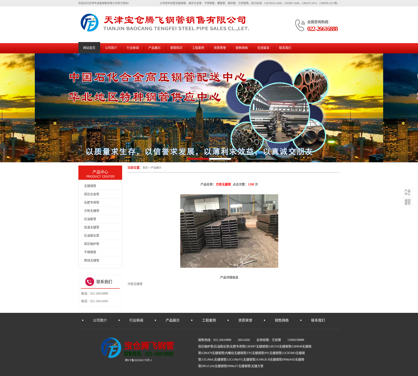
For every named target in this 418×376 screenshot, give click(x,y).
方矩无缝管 (91, 210)
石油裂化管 (91, 235)
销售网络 (242, 47)
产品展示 (154, 47)
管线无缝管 (91, 260)
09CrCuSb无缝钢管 (214, 366)
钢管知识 (176, 47)
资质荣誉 (220, 47)
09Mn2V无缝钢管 (239, 366)
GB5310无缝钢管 (280, 346)
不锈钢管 (90, 252)
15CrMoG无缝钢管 (214, 359)
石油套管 (90, 219)
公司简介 (111, 47)
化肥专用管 (91, 202)
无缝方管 (257, 366)
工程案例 (198, 47)
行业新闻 (133, 47)
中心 (408, 193)
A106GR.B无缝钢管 (269, 359)
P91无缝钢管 (273, 353)
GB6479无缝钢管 (213, 353)
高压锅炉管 (91, 244)
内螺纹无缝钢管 (235, 353)
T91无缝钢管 (255, 353)
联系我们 (285, 47)
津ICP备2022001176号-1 (138, 360)
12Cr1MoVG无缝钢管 (241, 359)
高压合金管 (91, 194)
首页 (145, 167)
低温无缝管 (91, 227)
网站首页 (89, 47)
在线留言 (263, 47)
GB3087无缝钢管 (257, 346)
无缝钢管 (90, 186)
